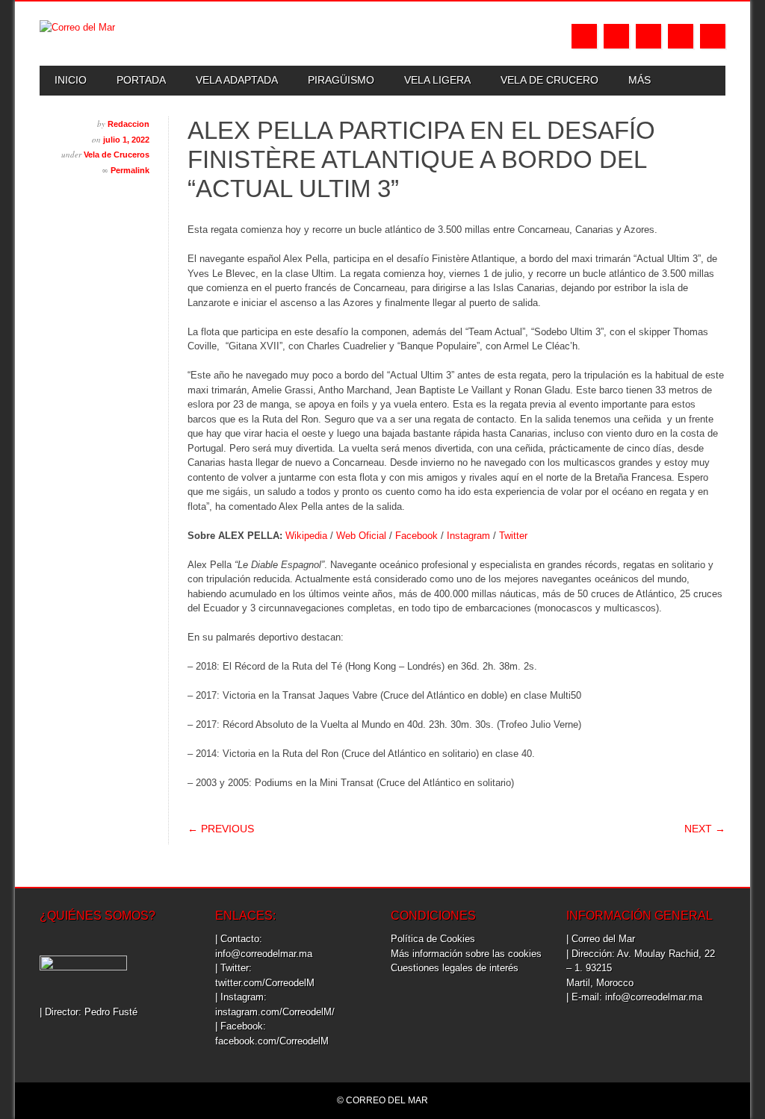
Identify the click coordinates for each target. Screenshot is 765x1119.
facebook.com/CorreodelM (272, 1041)
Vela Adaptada (237, 80)
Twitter (616, 36)
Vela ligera (437, 80)
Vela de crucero (549, 80)
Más (639, 80)
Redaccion (128, 123)
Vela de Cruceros (116, 154)
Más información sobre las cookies (466, 953)
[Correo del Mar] (77, 27)
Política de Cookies (433, 938)
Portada (141, 80)
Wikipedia (306, 535)
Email (680, 36)
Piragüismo (341, 80)
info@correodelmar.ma (263, 953)
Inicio (71, 80)
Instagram (648, 36)
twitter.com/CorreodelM (265, 982)
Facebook (584, 36)
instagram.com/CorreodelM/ (275, 1011)
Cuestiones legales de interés (454, 967)
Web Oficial (361, 535)
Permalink (130, 170)
